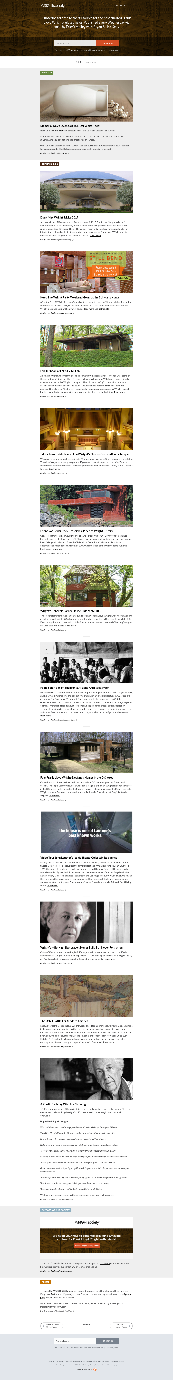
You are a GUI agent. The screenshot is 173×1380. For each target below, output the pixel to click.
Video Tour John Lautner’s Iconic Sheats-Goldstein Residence (78, 857)
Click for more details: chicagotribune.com (55, 963)
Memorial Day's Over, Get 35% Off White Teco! (70, 126)
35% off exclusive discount (63, 130)
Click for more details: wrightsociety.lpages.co (56, 1271)
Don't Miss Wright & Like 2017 (59, 217)
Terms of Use (77, 1361)
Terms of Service (107, 1365)
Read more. (95, 235)
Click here (105, 1263)
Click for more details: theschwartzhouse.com (56, 313)
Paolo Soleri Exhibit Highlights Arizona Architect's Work (75, 687)
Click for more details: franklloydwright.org (55, 1199)
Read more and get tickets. (96, 308)
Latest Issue (112, 5)
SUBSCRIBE (108, 43)
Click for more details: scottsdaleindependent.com (57, 720)
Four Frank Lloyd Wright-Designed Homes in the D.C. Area (76, 777)
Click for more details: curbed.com (52, 396)
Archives (124, 5)
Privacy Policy (88, 1361)
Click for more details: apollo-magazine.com (55, 1046)
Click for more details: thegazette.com (53, 553)
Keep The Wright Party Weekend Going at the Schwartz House (80, 297)
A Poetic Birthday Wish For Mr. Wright (64, 1104)
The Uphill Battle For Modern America (64, 1021)
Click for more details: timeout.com (52, 473)
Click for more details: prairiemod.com (53, 153)
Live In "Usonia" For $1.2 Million (60, 371)
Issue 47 (86, 62)
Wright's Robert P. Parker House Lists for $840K (70, 611)
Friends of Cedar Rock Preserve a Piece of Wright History (76, 531)
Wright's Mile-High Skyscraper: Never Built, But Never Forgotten (81, 947)
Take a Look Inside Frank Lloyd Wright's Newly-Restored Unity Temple (84, 454)
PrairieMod (56, 1294)
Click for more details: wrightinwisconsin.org (55, 240)
